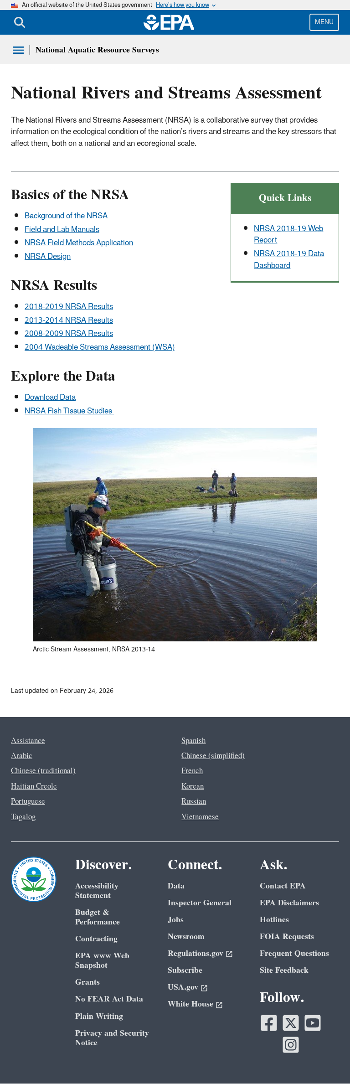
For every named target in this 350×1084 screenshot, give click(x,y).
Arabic (21, 756)
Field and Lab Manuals (62, 230)
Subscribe (185, 970)
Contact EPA (283, 886)
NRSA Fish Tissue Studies (69, 411)
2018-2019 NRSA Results (69, 307)
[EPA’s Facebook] (269, 1023)
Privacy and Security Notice (112, 1038)
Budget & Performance (97, 917)
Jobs (176, 919)
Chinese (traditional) (43, 771)
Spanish (193, 741)
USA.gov (183, 987)
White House (190, 1004)
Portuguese (28, 801)
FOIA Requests (287, 936)
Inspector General (200, 903)
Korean (192, 786)
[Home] (169, 22)
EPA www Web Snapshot (102, 960)
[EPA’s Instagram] (291, 1045)
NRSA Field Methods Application (79, 243)
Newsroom (186, 936)
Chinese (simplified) (213, 756)
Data (176, 886)
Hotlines (274, 919)
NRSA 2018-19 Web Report (288, 234)
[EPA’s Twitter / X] (291, 1023)
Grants (87, 982)
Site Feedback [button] (284, 970)
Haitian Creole (34, 786)
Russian (193, 801)
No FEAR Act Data (109, 999)
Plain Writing (99, 1016)
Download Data (50, 397)
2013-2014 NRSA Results (69, 320)
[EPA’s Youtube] (313, 1023)
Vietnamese (200, 817)
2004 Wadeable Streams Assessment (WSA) (100, 347)
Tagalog (23, 817)
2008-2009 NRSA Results (69, 333)
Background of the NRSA (66, 216)
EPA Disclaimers (289, 903)
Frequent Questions (294, 953)
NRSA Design (48, 256)
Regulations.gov (195, 953)
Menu (324, 22)
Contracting (96, 939)
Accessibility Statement (96, 890)
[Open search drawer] (19, 22)
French (192, 771)
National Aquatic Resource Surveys (97, 49)
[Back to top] (325, 1059)
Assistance (28, 741)
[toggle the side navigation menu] (18, 50)
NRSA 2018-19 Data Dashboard (289, 260)
